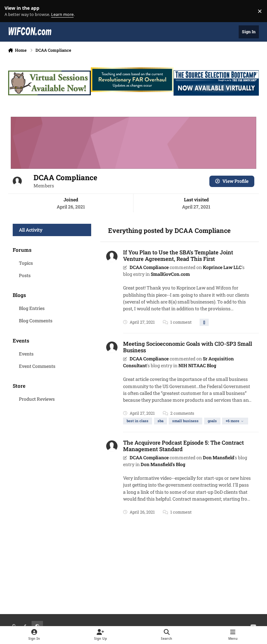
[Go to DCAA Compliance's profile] (112, 256)
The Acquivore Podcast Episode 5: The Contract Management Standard (183, 446)
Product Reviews (37, 399)
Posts (25, 275)
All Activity (31, 230)
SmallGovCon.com (170, 274)
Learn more (12, 11)
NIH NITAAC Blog (197, 365)
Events (26, 354)
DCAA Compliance (149, 267)
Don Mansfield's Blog (163, 464)
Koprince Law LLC (222, 267)
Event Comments (37, 366)
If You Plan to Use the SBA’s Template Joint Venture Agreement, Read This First (178, 255)
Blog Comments (35, 320)
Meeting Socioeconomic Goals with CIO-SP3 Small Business (187, 347)
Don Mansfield (218, 457)
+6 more (232, 420)
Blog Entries (32, 308)
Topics (26, 263)
